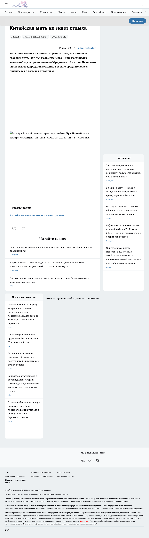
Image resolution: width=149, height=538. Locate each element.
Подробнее (137, 508)
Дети (84, 12)
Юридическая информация (42, 476)
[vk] (14, 228)
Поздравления (119, 12)
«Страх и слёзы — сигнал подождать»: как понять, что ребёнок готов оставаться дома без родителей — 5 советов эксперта (47, 266)
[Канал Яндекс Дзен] (97, 461)
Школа (61, 12)
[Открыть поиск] (141, 4)
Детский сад (99, 12)
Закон (73, 12)
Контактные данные (65, 476)
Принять (137, 20)
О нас (7, 472)
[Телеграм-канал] (90, 461)
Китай (15, 36)
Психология (46, 12)
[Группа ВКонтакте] (82, 461)
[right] (145, 12)
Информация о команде (41, 472)
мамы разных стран (35, 36)
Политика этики (63, 472)
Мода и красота (26, 12)
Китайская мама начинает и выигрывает (37, 215)
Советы (9, 12)
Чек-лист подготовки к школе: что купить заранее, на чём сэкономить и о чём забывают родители (50, 282)
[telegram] (24, 228)
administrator (87, 48)
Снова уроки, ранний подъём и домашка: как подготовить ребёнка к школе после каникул (51, 251)
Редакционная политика (15, 476)
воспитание (59, 36)
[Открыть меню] (6, 4)
